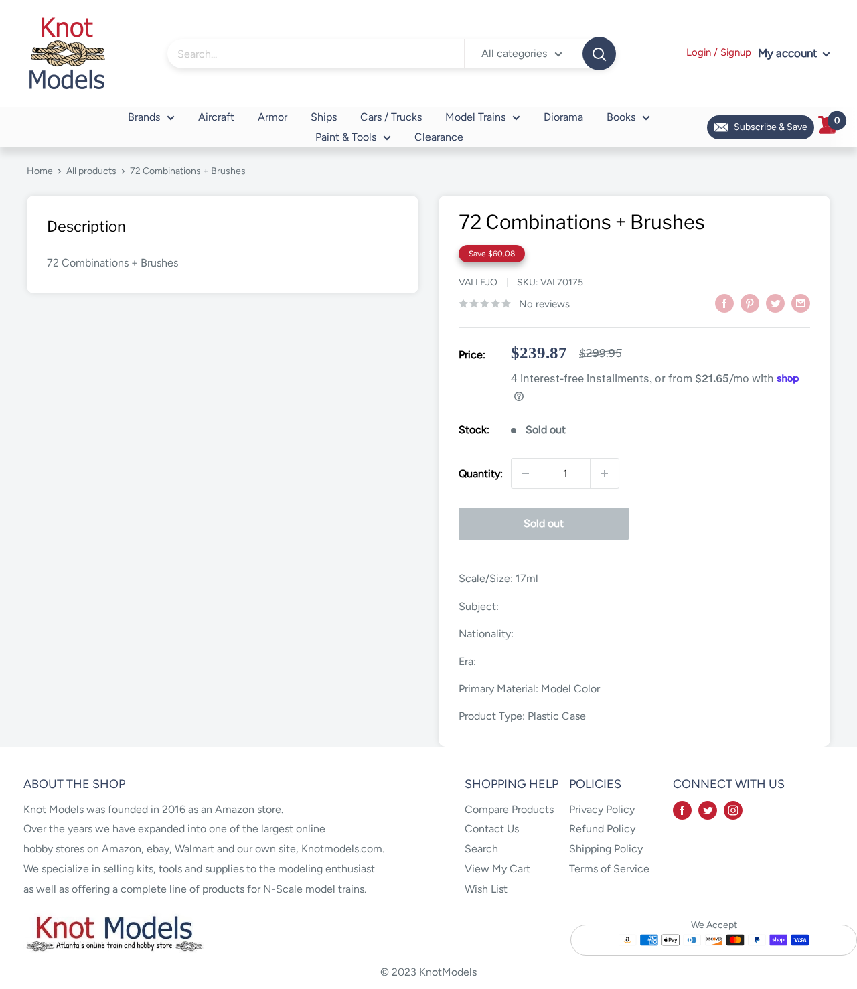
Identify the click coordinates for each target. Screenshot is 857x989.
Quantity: (481, 473)
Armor (272, 116)
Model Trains (475, 116)
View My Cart (497, 868)
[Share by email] (800, 303)
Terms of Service (609, 868)
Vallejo (478, 282)
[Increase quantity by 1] (605, 473)
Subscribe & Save (770, 127)
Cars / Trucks (391, 116)
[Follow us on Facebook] (682, 810)
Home (40, 171)
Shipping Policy (606, 848)
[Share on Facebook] (724, 303)
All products (91, 171)
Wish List (486, 889)
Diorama (563, 116)
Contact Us (492, 828)
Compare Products (509, 809)
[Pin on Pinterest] (750, 303)
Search (481, 848)
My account (789, 53)
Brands (144, 116)
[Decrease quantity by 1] (526, 473)
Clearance (438, 137)
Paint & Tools (345, 137)
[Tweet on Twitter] (775, 303)
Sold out (544, 523)
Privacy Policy (602, 809)
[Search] (599, 53)
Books (621, 116)
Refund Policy (602, 828)
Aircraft (216, 116)
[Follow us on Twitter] (707, 810)
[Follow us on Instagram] (733, 810)
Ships (324, 116)
